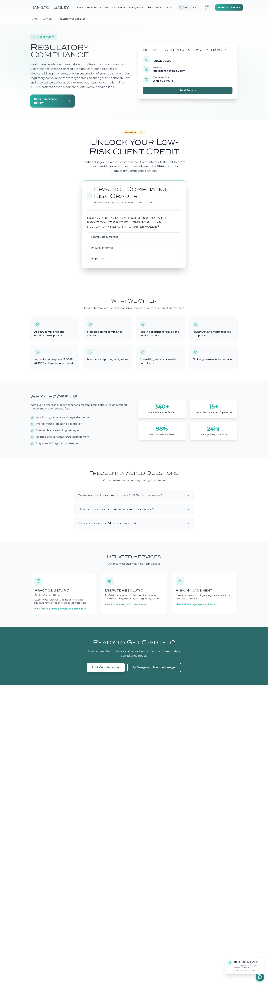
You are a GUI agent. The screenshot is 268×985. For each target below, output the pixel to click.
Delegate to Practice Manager (105, 101)
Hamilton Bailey (49, 7)
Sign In (207, 7)
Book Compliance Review (45, 101)
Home (33, 19)
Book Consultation (104, 667)
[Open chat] (260, 977)
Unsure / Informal (102, 247)
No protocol (98, 258)
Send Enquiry (187, 90)
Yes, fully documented (104, 236)
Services (48, 19)
